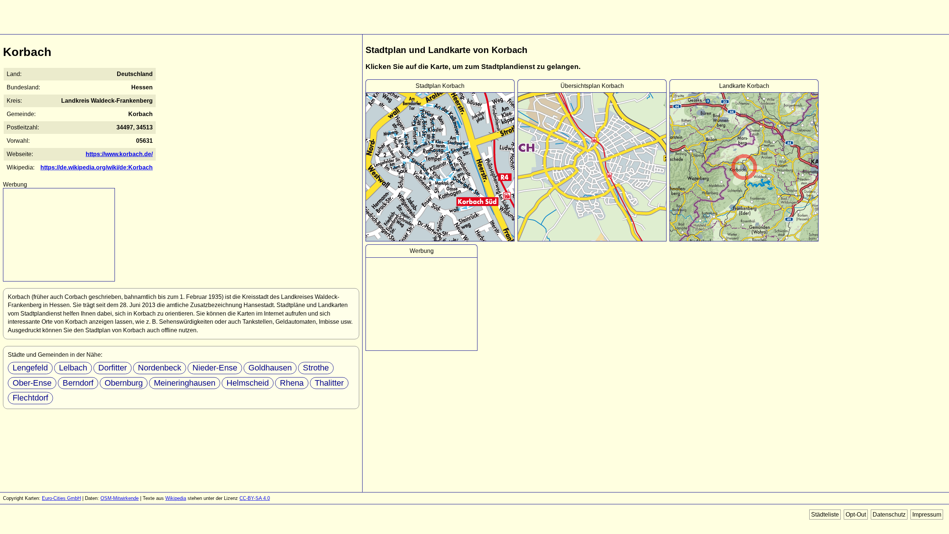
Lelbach (73, 367)
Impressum (926, 514)
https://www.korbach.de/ (119, 154)
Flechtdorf (30, 397)
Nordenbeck (159, 367)
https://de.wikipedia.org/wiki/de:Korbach (96, 167)
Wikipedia (175, 498)
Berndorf (78, 383)
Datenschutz (889, 514)
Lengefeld (30, 367)
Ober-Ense (32, 383)
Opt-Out (856, 514)
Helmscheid (247, 383)
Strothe (316, 367)
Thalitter (329, 383)
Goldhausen (270, 367)
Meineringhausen (184, 383)
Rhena (292, 383)
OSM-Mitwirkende (119, 498)
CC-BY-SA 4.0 (254, 498)
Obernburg (124, 383)
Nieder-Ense (214, 367)
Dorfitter (112, 367)
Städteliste (825, 514)
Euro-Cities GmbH (61, 498)
